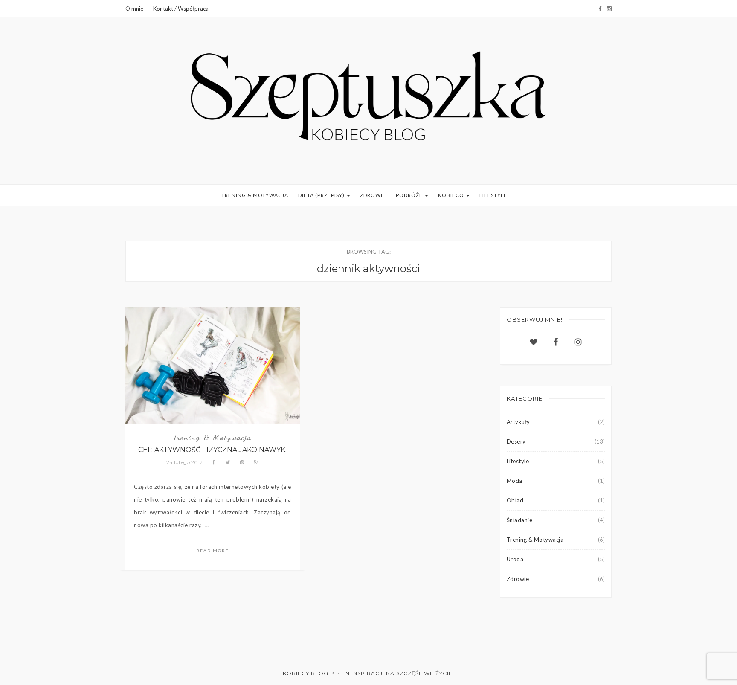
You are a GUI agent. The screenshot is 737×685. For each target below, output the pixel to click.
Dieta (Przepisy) (322, 195)
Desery (516, 441)
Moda (514, 480)
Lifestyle (493, 195)
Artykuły (518, 421)
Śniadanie (520, 520)
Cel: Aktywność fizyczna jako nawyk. (212, 450)
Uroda (515, 559)
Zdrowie (373, 195)
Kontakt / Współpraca (181, 8)
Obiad (515, 500)
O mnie (134, 8)
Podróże (410, 195)
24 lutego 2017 (184, 462)
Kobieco (451, 195)
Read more (212, 550)
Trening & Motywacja (254, 195)
